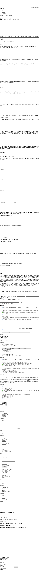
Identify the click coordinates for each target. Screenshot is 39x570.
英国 (31, 381)
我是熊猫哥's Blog (5, 450)
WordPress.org (4, 499)
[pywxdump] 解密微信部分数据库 (8, 344)
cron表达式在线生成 (5, 457)
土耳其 (21, 379)
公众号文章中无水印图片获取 (7, 354)
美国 (28, 381)
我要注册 (6, 15)
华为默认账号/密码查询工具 (7, 469)
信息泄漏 (32, 377)
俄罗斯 (28, 377)
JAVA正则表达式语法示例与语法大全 (8, 461)
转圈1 (3, 483)
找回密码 (10, 15)
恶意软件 (30, 379)
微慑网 (5, 13)
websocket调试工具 (5, 465)
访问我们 (2, 517)
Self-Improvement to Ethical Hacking (8, 446)
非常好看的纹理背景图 (6, 476)
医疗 (13, 379)
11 (4, 404)
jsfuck (3, 462)
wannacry (20, 377)
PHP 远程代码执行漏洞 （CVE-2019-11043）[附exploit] (9, 302)
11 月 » (4, 409)
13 (6, 404)
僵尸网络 (1, 379)
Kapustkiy (12, 377)
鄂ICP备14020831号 (3, 521)
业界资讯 (14, 19)
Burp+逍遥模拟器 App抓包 (6, 349)
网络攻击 (19, 381)
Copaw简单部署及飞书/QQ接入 (7, 350)
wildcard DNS (4, 466)
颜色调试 (3, 477)
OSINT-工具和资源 (5, 443)
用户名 (1, 564)
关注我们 (3, 12)
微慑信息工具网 (5, 475)
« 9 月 (1, 409)
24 (3, 406)
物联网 (11, 41)
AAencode (4, 455)
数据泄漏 (34, 379)
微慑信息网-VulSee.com (34, 7)
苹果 (33, 381)
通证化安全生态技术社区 (6, 451)
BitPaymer (1, 299)
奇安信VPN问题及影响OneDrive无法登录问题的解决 (11, 355)
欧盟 (6, 381)
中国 (23, 377)
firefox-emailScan (5, 413)
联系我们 (6, 517)
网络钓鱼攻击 (25, 381)
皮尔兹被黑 (14, 299)
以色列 (25, 377)
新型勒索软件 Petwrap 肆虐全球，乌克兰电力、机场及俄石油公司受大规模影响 (16, 332)
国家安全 (18, 379)
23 (2, 406)
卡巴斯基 (15, 379)
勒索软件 (10, 379)
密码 (4, 558)
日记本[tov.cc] (4, 420)
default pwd (4, 458)
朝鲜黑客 (4, 381)
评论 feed (3, 498)
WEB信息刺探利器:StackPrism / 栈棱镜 (9, 345)
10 (3, 404)
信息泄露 (36, 377)
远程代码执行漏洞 (3, 382)
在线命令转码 (4, 472)
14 (0, 405)
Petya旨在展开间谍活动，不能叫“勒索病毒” (25, 328)
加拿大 (4, 379)
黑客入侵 (12, 382)
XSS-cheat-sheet (4, 467)
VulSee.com (15, 377)
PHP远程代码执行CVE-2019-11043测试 (7, 303)
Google (10, 377)
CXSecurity (4, 440)
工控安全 (23, 379)
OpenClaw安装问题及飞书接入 (7, 351)
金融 (6, 382)
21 (0, 406)
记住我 (4, 559)
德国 (28, 379)
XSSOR (3, 468)
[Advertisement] (19, 27)
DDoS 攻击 (6, 377)
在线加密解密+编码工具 (6, 471)
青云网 (18, 428)
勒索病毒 (5, 299)
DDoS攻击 (3, 377)
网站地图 (15, 519)
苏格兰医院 (22, 299)
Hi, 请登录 (2, 15)
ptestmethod (4, 444)
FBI (8, 377)
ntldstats (3, 433)
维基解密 (12, 381)
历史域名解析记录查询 (6, 470)
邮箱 (1, 565)
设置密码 (1, 568)
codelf (3, 456)
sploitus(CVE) (4, 416)
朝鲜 (1, 381)
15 (1, 405)
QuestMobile (4, 415)
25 (4, 406)
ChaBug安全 (4, 438)
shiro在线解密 (4, 464)
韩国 (10, 382)
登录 (3, 495)
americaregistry (4, 432)
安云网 (3, 449)
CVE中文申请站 (5, 439)
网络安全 (15, 381)
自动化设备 (18, 299)
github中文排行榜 (5, 414)
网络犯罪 (22, 381)
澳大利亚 (8, 381)
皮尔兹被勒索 (9, 299)
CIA (0, 377)
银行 (8, 382)
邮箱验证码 (2, 566)
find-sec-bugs (4, 441)
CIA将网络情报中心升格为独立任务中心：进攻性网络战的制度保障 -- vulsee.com (16, 348)
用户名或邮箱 (2, 557)
